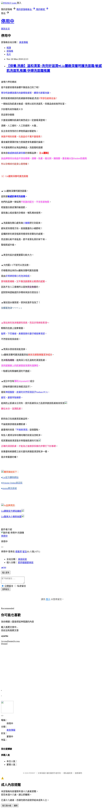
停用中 (7, 21)
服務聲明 (78, 773)
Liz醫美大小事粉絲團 (11, 516)
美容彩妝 (22, 559)
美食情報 (23, 42)
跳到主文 (5, 29)
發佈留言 (5, 589)
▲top (3, 567)
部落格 (10, 51)
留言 (24, 551)
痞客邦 (18, 551)
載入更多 (5, 573)
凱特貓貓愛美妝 (25, 562)
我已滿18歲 (6, 806)
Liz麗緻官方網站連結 (11, 511)
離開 (16, 806)
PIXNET (32, 773)
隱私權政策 (67, 773)
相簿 (9, 48)
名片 (9, 54)
